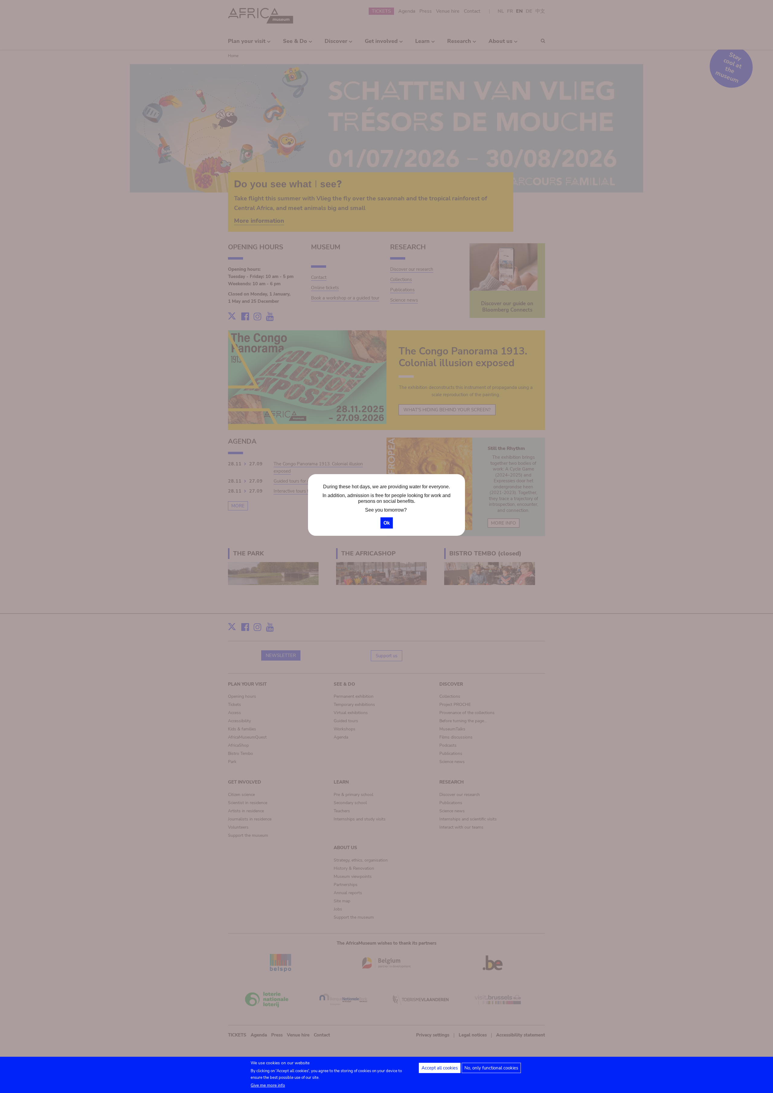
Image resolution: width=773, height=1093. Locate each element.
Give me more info (268, 1085)
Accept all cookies (440, 1068)
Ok (386, 522)
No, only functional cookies (491, 1068)
